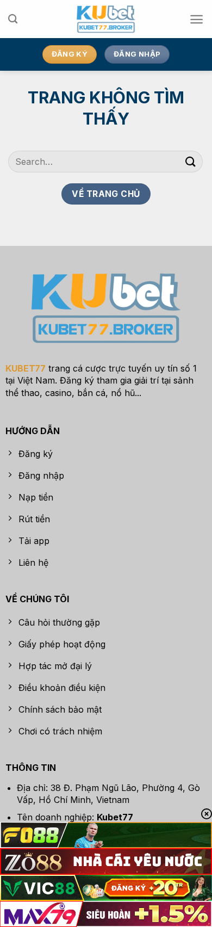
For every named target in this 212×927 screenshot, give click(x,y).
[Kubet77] (106, 19)
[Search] (12, 19)
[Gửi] (191, 161)
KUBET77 (25, 368)
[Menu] (196, 19)
